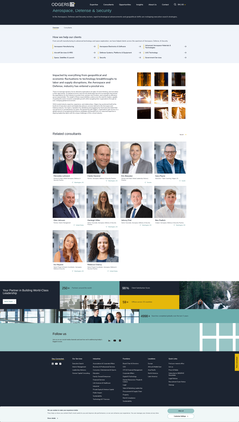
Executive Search (78, 363)
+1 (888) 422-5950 (63, 157)
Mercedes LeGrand (62, 176)
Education (96, 373)
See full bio (76, 169)
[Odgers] (63, 4)
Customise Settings (180, 416)
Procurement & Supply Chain (132, 391)
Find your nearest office (176, 363)
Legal (124, 385)
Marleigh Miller (93, 220)
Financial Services (99, 380)
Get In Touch (8, 301)
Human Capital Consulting (81, 373)
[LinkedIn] (109, 341)
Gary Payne (160, 176)
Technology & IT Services (101, 399)
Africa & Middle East (154, 367)
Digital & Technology (129, 376)
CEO (124, 367)
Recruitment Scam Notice (177, 382)
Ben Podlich (160, 220)
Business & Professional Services (104, 367)
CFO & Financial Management (132, 370)
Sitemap (171, 385)
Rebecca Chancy (94, 265)
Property (126, 394)
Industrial (96, 386)
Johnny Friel (126, 220)
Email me (59, 160)
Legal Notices (173, 378)
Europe (150, 363)
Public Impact (97, 393)
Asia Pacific (152, 370)
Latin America (152, 376)
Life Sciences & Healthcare (101, 383)
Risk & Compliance (129, 398)
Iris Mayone (58, 265)
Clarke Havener (94, 176)
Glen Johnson (59, 220)
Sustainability (97, 396)
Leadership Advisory (79, 370)
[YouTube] (114, 340)
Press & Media (173, 370)
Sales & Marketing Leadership (132, 388)
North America (153, 373)
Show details (51, 418)
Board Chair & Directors (131, 363)
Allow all (180, 411)
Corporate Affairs (128, 373)
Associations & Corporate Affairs (104, 363)
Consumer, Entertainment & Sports (104, 370)
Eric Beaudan (127, 176)
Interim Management (79, 367)
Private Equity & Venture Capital (103, 389)
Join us (171, 367)
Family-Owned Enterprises (102, 376)
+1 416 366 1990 (130, 157)
